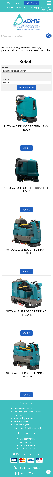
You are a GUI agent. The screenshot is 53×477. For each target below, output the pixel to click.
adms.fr (23, 473)
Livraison (18, 415)
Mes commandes (27, 439)
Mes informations (28, 445)
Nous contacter (21, 421)
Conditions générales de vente (27, 411)
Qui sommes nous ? (23, 408)
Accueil (7, 47)
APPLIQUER (27, 87)
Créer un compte (27, 448)
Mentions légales (21, 424)
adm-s (35, 473)
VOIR (25, 148)
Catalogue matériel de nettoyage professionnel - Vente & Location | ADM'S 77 (22, 49)
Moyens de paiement (23, 418)
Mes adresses (26, 442)
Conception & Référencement (27, 428)
